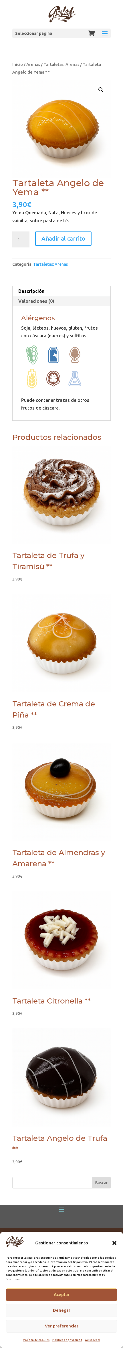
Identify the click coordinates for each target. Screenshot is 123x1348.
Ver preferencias (61, 1325)
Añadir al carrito (63, 238)
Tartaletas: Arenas (61, 64)
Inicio (17, 64)
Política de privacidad (67, 1339)
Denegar (61, 1310)
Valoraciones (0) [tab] (36, 301)
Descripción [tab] (31, 291)
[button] (114, 1243)
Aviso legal (92, 1339)
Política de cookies (36, 1339)
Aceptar (62, 1294)
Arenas (33, 64)
